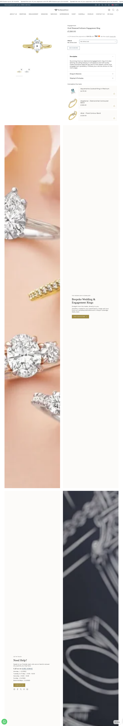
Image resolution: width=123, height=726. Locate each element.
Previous (16, 46)
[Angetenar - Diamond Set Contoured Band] (73, 103)
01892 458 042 (25, 5)
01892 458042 (27, 669)
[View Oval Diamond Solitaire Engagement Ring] (37, 46)
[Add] (114, 93)
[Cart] (117, 9)
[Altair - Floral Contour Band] (73, 115)
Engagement (72, 25)
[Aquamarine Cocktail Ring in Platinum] (73, 91)
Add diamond (73, 48)
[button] (22, 14)
